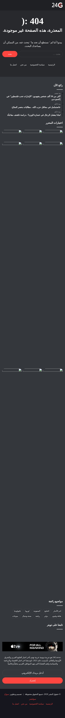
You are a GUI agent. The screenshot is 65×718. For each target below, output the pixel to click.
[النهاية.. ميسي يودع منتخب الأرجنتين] (12, 135)
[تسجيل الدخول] (19, 6)
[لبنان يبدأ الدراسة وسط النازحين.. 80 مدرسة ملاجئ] (53, 374)
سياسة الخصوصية (37, 65)
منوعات (15, 616)
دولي (46, 616)
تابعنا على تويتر (55, 624)
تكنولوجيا (17, 611)
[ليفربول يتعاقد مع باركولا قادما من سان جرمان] (32, 374)
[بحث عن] (9, 6)
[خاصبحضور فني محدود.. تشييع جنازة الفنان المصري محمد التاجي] (32, 147)
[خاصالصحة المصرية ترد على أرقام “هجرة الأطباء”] (53, 147)
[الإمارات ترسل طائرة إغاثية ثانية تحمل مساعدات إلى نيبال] (53, 135)
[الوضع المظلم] (14, 6)
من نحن (23, 65)
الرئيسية (51, 65)
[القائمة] (3, 6)
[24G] (57, 5)
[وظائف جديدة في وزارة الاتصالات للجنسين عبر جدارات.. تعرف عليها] (12, 254)
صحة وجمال (26, 616)
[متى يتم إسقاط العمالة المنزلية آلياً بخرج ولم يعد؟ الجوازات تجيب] (12, 481)
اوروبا (27, 611)
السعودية (37, 611)
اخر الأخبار (57, 611)
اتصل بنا (13, 65)
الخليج (46, 611)
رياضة (38, 616)
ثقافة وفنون (56, 616)
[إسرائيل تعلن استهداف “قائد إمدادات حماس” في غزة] (32, 135)
